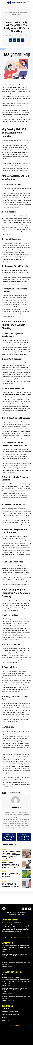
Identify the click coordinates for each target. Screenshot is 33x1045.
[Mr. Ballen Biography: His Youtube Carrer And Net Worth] (26, 874)
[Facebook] (10, 40)
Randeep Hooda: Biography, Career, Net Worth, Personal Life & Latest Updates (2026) (10, 865)
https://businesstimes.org (16, 809)
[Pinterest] (18, 40)
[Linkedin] (26, 909)
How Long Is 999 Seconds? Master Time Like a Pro (24, 838)
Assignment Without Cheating (14, 792)
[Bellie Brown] (16, 800)
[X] (14, 40)
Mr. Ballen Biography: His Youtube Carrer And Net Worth (11, 874)
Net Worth (5, 849)
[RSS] (29, 909)
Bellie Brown (9, 35)
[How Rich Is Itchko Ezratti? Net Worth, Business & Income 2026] (26, 883)
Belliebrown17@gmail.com (19, 937)
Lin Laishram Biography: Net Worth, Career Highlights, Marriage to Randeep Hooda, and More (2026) (11, 854)
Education (13, 11)
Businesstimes (7, 923)
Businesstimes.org (16, 1025)
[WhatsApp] (22, 40)
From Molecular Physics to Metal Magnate (8, 838)
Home (6, 11)
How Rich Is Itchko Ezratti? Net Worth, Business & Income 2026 (11, 884)
